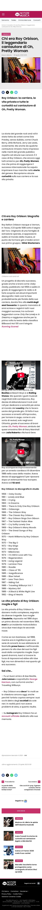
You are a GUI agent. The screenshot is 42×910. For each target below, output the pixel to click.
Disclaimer (24, 891)
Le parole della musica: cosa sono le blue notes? (9, 788)
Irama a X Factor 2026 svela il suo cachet (24, 852)
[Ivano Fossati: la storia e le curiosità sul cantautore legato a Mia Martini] (8, 837)
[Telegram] (16, 92)
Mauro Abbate (7, 55)
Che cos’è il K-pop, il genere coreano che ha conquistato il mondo (30, 788)
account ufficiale (10, 716)
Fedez (13, 20)
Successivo (32, 782)
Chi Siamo (5, 891)
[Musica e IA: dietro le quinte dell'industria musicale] (8, 822)
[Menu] (3, 14)
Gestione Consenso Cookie (11, 897)
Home (3, 25)
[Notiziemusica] (22, 14)
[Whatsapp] (11, 92)
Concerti (36, 20)
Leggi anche (21, 811)
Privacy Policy (6, 894)
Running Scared (10, 326)
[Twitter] (7, 92)
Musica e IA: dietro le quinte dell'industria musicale (26, 823)
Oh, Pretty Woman (17, 426)
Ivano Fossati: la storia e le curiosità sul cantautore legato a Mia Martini (26, 838)
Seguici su (19, 801)
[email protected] (7, 901)
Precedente (9, 782)
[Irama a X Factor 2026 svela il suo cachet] (8, 851)
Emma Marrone (24, 20)
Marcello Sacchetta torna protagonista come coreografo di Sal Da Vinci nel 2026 (26, 868)
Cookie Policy (17, 894)
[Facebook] (3, 92)
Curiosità (9, 25)
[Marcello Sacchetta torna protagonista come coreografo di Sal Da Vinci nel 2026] (8, 866)
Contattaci (14, 891)
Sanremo (5, 20)
